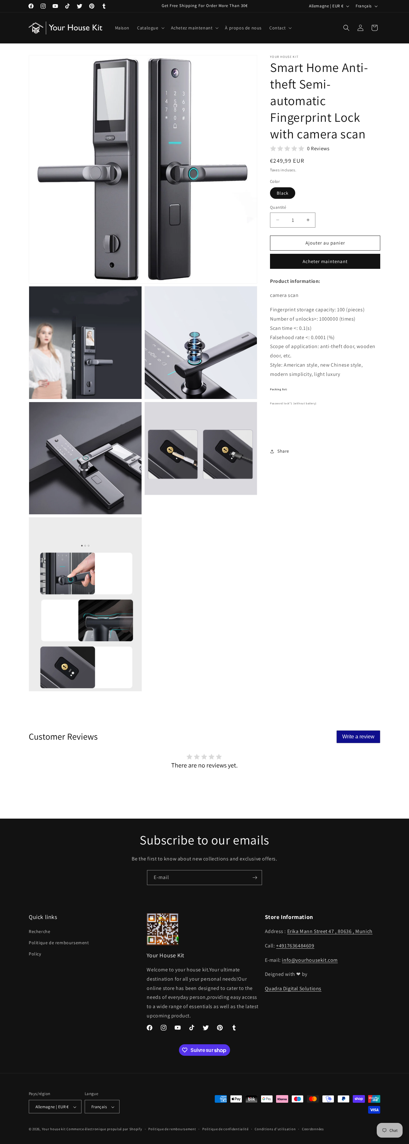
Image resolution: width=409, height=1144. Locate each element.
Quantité (278, 207)
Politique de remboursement (59, 943)
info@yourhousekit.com (310, 960)
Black (283, 193)
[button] (150, 28)
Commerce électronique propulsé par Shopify (104, 1129)
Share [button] (283, 451)
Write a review (358, 736)
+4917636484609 (295, 945)
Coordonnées (313, 1129)
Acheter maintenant (325, 261)
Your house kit (54, 1129)
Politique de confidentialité (225, 1129)
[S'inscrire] (255, 877)
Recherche (39, 931)
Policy (35, 954)
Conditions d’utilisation (275, 1129)
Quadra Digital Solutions (293, 988)
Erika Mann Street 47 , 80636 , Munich (330, 931)
